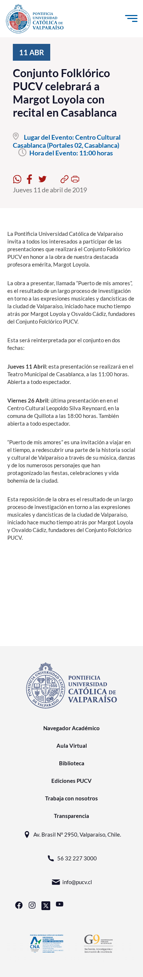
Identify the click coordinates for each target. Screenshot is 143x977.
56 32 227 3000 (77, 858)
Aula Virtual (71, 745)
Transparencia (71, 815)
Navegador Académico (71, 728)
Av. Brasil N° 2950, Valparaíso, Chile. (77, 834)
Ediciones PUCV (71, 780)
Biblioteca (71, 763)
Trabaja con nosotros (71, 798)
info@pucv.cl (77, 882)
